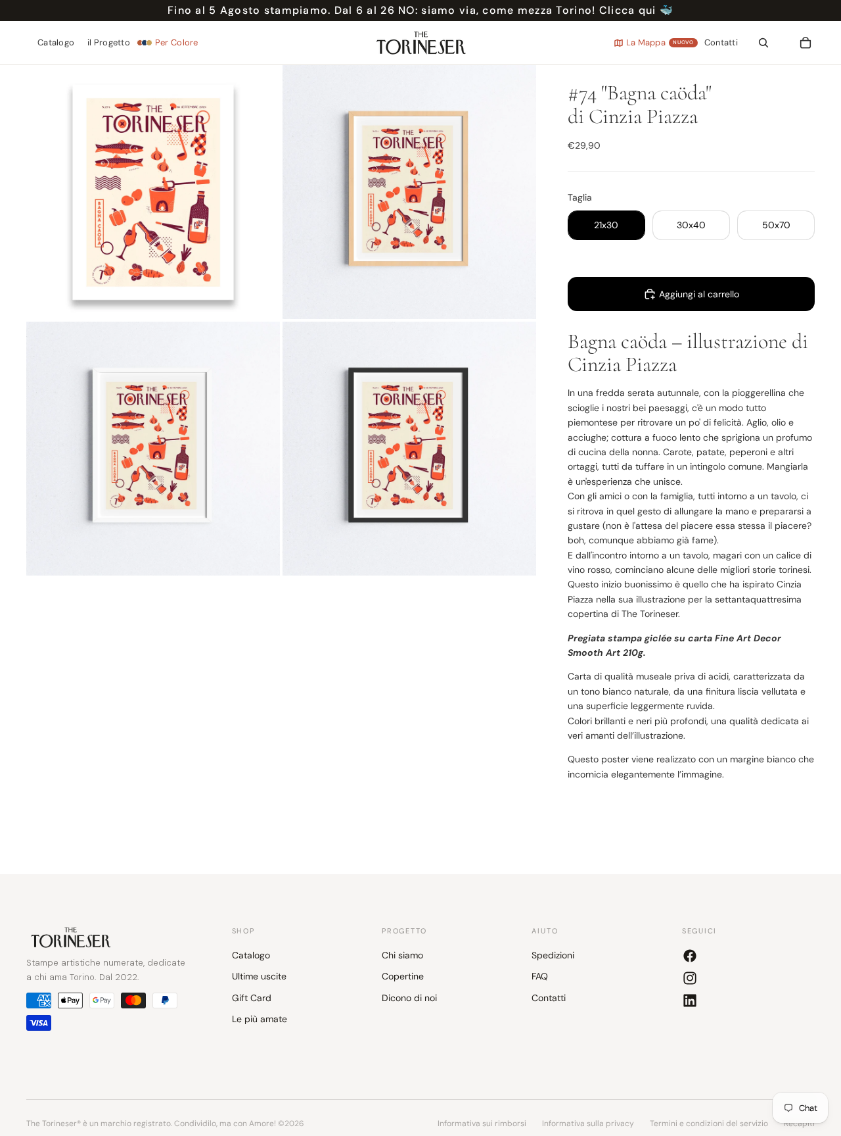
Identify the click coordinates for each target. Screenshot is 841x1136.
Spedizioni (553, 955)
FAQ (540, 976)
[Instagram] (690, 978)
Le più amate (259, 1019)
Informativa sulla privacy (588, 1123)
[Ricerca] (763, 42)
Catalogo (251, 955)
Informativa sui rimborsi (482, 1123)
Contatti (549, 998)
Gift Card (251, 998)
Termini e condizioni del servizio (709, 1123)
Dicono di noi (409, 998)
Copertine (403, 976)
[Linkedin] (690, 1000)
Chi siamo (402, 955)
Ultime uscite (259, 976)
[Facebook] (690, 956)
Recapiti (799, 1123)
